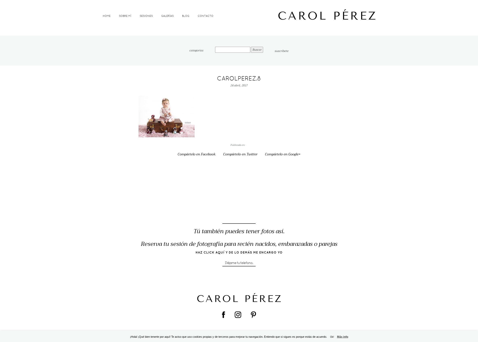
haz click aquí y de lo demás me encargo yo (239, 252)
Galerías (167, 15)
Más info (342, 336)
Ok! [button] (332, 336)
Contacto (205, 15)
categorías (196, 50)
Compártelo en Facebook (197, 154)
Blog (185, 15)
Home (107, 15)
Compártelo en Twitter (240, 154)
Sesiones (146, 15)
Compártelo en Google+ (282, 154)
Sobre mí (125, 15)
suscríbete (281, 51)
